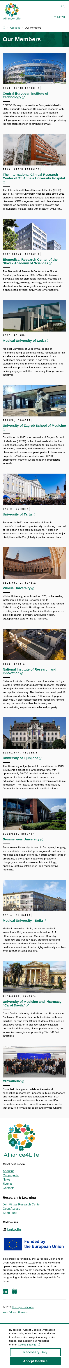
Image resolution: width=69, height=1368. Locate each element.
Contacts (8, 1188)
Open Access (11, 1208)
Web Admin (9, 1312)
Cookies (22, 1312)
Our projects (11, 1175)
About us (8, 1171)
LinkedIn (14, 1229)
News (6, 1179)
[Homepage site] (12, 11)
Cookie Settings (27, 1344)
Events (7, 1183)
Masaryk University (23, 1307)
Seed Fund (10, 1212)
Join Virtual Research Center (21, 1204)
